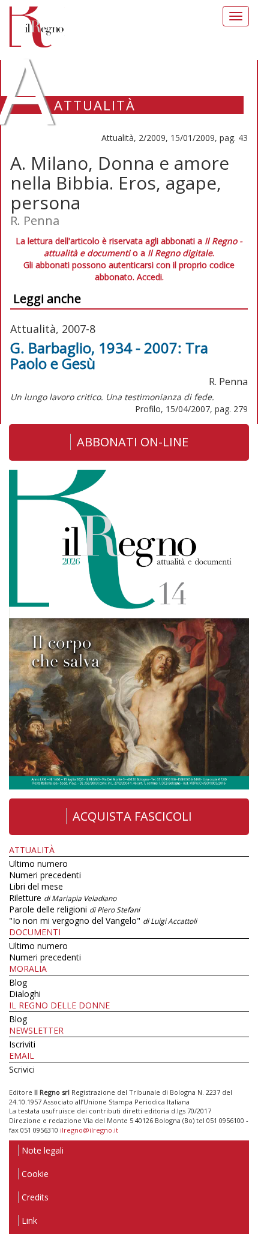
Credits (35, 1197)
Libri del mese (36, 886)
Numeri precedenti (45, 875)
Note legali (43, 1150)
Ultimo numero (38, 863)
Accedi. (150, 277)
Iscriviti (22, 1044)
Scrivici (22, 1069)
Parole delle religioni (74, 909)
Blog (18, 982)
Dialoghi (25, 993)
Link (29, 1220)
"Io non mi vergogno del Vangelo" (103, 920)
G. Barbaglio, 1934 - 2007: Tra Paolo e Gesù (109, 355)
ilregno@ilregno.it (89, 1129)
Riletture (62, 897)
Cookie (35, 1173)
